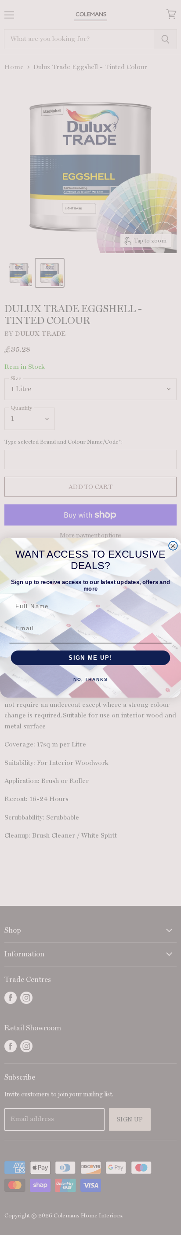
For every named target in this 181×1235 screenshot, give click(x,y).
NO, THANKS (90, 679)
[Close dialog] (173, 545)
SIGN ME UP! (90, 657)
